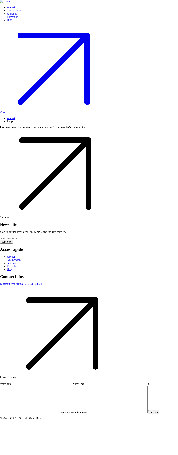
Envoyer (154, 412)
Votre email (79, 383)
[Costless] (6, 1)
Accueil (11, 118)
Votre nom (6, 383)
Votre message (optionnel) (75, 411)
